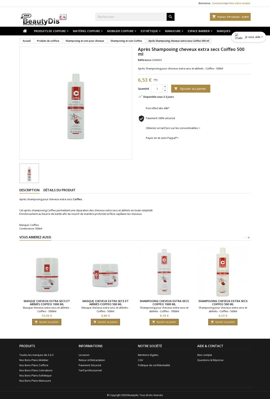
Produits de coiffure (50, 31)
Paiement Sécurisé (90, 365)
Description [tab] (29, 190)
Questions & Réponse (210, 360)
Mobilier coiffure (120, 31)
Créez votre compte (239, 3)
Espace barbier (199, 31)
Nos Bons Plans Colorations (36, 370)
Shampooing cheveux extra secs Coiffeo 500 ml (222, 302)
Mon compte (204, 355)
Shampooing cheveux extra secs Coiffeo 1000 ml (164, 302)
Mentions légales (148, 355)
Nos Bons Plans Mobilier (33, 360)
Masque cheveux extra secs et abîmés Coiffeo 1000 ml (47, 302)
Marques (223, 31)
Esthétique (149, 31)
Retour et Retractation (92, 360)
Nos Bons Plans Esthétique (35, 375)
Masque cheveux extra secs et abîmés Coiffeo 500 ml (105, 302)
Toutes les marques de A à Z (36, 355)
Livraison (84, 355)
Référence (144, 60)
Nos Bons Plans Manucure (35, 380)
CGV (140, 360)
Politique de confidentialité (154, 365)
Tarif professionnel (90, 370)
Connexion (218, 3)
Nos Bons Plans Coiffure (33, 365)
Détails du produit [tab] (59, 190)
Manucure (173, 31)
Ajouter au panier (190, 88)
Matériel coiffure (86, 31)
